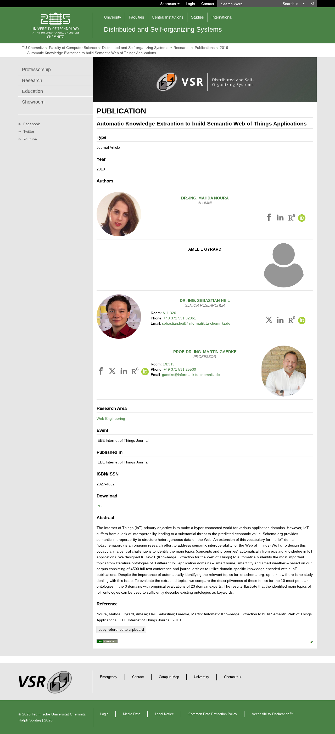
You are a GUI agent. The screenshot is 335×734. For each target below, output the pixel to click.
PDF (100, 506)
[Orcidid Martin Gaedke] (145, 372)
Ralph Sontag (30, 720)
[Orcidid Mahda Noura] (301, 218)
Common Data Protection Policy (212, 714)
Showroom (33, 102)
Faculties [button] (136, 17)
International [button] (221, 17)
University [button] (112, 17)
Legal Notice (164, 714)
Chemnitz (231, 677)
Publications (205, 47)
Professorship (36, 69)
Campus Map (169, 677)
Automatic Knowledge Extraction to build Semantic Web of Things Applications (91, 53)
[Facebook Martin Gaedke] (101, 372)
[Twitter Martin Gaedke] (113, 372)
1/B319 (169, 364)
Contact (207, 4)
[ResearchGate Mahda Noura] (291, 218)
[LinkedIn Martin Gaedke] (124, 372)
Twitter (28, 131)
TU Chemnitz (33, 47)
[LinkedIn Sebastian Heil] (281, 321)
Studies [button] (197, 17)
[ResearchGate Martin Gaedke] (135, 372)
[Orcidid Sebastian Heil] (301, 321)
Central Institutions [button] (167, 17)
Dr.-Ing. (205, 198)
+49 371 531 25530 (180, 369)
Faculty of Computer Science (73, 47)
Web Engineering (111, 418)
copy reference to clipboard (121, 629)
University (201, 677)
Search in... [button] (293, 4)
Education (32, 91)
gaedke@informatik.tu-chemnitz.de (191, 374)
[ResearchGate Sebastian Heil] (291, 321)
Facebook (31, 124)
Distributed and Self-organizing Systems (135, 47)
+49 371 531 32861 (180, 318)
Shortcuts (168, 4)
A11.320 (169, 313)
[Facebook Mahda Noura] (269, 218)
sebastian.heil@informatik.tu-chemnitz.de (196, 323)
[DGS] (107, 642)
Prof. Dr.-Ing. (205, 351)
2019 (224, 47)
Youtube (30, 139)
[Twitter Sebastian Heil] (269, 321)
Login (190, 4)
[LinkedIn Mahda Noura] (281, 218)
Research (181, 47)
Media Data (131, 714)
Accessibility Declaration (273, 714)
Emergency (108, 677)
